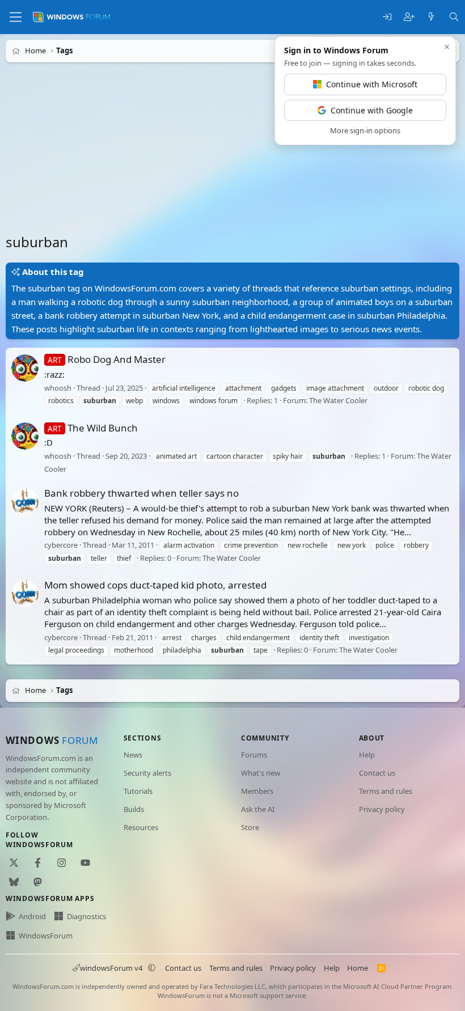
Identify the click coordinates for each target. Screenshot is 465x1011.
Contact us (377, 773)
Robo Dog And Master (107, 359)
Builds (134, 809)
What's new (260, 773)
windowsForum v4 (111, 968)
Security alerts (147, 773)
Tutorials (138, 791)
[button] (152, 968)
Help (367, 755)
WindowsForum (46, 935)
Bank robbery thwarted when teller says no (141, 493)
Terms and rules (385, 791)
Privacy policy (382, 809)
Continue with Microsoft (371, 84)
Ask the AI (257, 809)
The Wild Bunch (93, 427)
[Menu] (15, 17)
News (133, 755)
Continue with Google (372, 110)
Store (250, 827)
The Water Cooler (338, 401)
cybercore (61, 545)
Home (357, 968)
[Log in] (387, 17)
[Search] (454, 17)
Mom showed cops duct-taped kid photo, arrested (155, 584)
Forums (254, 755)
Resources (141, 827)
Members (257, 791)
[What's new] (431, 17)
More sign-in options (365, 130)
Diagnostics (86, 916)
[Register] (409, 17)
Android (32, 916)
